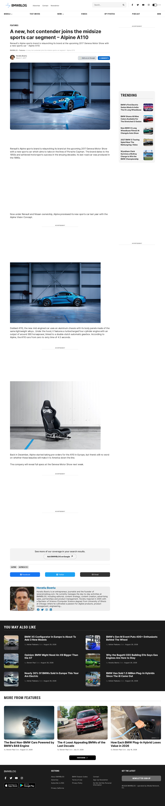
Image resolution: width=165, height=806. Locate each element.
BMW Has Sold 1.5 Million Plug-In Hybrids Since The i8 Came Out (130, 675)
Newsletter (55, 5)
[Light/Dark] (154, 5)
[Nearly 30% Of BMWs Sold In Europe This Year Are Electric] (11, 673)
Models (7, 14)
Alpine (13, 567)
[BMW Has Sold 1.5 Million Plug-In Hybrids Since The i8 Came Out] (93, 673)
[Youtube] (143, 5)
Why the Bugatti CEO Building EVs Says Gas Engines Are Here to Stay (132, 656)
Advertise (36, 5)
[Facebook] (132, 5)
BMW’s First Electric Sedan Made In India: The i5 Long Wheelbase (131, 107)
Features (14, 25)
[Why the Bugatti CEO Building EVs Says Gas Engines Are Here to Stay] (93, 655)
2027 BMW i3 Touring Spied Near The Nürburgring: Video (130, 142)
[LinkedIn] (50, 609)
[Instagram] (148, 5)
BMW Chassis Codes (80, 777)
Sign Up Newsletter (100, 780)
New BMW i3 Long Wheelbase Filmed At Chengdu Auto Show (130, 130)
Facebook (26, 574)
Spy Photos (109, 14)
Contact (45, 5)
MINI (159, 14)
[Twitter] (138, 5)
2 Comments (104, 58)
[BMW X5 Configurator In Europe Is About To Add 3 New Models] (11, 636)
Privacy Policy (77, 783)
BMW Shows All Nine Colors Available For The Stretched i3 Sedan (131, 119)
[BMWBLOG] (23, 771)
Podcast (136, 14)
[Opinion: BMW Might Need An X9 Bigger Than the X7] (11, 655)
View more (81, 758)
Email (96, 574)
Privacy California (57, 788)
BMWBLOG (14, 50)
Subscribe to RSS (57, 783)
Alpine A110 (23, 567)
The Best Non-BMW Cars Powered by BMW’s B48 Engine (29, 744)
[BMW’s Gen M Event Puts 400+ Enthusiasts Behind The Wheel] (93, 636)
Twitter (61, 574)
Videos (84, 14)
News (59, 14)
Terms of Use (77, 780)
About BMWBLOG (57, 777)
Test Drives (35, 14)
